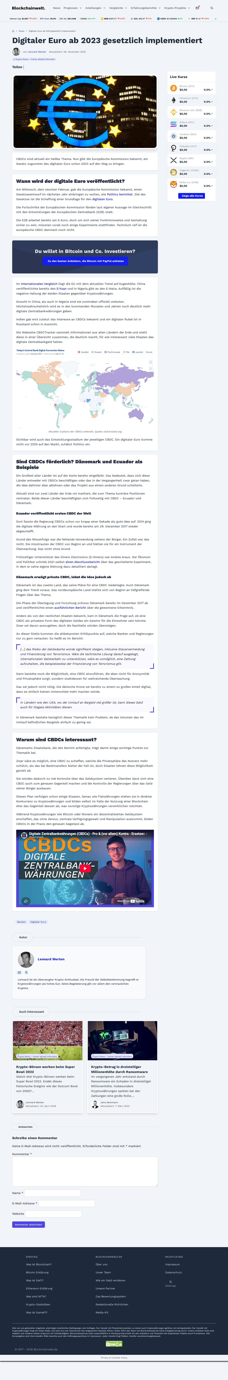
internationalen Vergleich (39, 283)
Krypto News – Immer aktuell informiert (35, 59)
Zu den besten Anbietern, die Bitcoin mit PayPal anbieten (86, 261)
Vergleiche (116, 8)
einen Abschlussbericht (83, 562)
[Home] (13, 31)
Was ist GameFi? (36, 1312)
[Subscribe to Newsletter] (197, 8)
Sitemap (170, 1285)
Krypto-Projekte (175, 8)
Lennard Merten (51, 959)
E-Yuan (61, 288)
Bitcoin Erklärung (37, 1272)
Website (18, 1213)
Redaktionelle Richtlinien (112, 1304)
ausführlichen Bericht (70, 607)
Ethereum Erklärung (39, 1288)
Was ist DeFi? (34, 1280)
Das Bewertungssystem (111, 1296)
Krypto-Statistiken (38, 1304)
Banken (21, 922)
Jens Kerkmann (109, 1102)
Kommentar (22, 1154)
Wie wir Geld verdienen (111, 1280)
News (56, 8)
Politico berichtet (120, 194)
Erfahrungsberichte (144, 8)
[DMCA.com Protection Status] (114, 1344)
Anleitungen (93, 8)
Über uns (101, 1264)
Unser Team (103, 1272)
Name (17, 1193)
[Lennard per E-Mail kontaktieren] (19, 972)
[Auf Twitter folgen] (26, 972)
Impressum (172, 1264)
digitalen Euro (102, 199)
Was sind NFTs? (36, 1296)
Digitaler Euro (38, 922)
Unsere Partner (105, 1288)
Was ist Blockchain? (39, 1264)
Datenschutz (173, 1272)
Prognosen (71, 8)
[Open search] (212, 8)
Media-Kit (102, 1312)
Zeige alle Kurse (192, 195)
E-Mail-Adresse (24, 1203)
